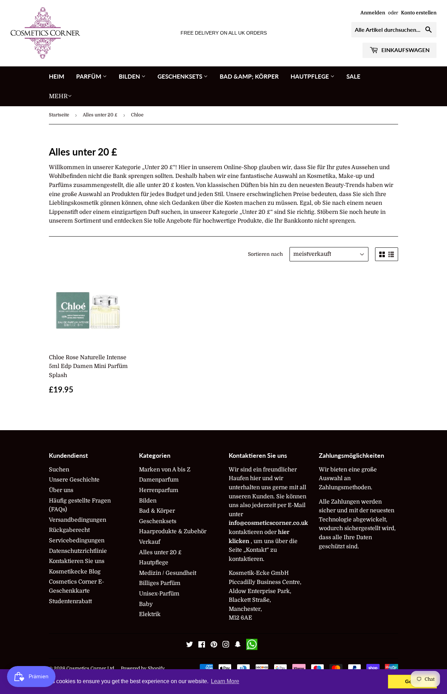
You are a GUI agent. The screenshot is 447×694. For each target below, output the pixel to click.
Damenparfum (159, 480)
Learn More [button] (225, 681)
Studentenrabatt (70, 601)
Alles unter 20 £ (100, 114)
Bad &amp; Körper (249, 76)
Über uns (61, 490)
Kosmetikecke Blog (75, 572)
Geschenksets (180, 76)
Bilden (130, 76)
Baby (146, 604)
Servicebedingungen (76, 540)
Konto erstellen (419, 12)
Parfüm (89, 76)
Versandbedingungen (77, 520)
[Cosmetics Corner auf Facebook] (201, 645)
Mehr (58, 96)
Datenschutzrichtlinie (78, 551)
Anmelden (372, 12)
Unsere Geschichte (74, 480)
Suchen (59, 470)
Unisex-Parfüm (159, 594)
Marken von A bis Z (164, 470)
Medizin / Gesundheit (167, 573)
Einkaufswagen (405, 49)
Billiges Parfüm (160, 583)
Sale (353, 76)
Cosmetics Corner (86, 668)
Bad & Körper (157, 511)
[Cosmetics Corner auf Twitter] (189, 645)
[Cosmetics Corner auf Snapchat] (237, 645)
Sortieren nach (265, 254)
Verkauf (149, 542)
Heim (56, 76)
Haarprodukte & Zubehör (172, 531)
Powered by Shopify (143, 668)
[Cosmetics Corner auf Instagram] (225, 645)
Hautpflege (310, 76)
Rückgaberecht (69, 530)
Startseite (59, 114)
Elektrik (150, 614)
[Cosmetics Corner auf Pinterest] (214, 645)
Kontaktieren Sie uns (76, 561)
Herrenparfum (158, 490)
